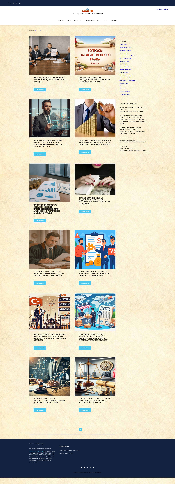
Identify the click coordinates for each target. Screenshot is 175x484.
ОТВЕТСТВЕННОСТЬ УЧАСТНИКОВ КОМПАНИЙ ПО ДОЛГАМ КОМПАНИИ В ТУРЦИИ (49, 80)
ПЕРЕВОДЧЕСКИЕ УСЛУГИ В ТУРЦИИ (131, 111)
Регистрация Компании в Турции (128, 80)
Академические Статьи (126, 47)
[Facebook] (8, 3)
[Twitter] (11, 3)
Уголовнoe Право (124, 88)
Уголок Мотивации (125, 91)
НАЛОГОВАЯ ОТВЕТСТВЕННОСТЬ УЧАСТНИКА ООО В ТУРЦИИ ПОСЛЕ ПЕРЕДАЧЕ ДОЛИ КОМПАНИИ (94, 273)
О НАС (69, 20)
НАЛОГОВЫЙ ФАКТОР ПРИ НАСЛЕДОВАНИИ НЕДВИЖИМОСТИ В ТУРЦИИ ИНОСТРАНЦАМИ (94, 80)
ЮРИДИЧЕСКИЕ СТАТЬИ (93, 20)
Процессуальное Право (126, 77)
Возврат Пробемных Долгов (127, 55)
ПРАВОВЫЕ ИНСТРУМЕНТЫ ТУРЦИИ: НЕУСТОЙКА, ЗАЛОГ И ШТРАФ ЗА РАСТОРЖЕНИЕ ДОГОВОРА (95, 401)
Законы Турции (123, 64)
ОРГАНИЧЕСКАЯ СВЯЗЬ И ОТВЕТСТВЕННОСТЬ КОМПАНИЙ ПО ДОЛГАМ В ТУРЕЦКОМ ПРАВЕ (49, 401)
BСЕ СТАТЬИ (123, 44)
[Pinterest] (17, 3)
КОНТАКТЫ (113, 20)
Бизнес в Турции (124, 53)
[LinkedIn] (20, 3)
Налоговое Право (124, 72)
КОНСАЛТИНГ (78, 20)
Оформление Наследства (126, 75)
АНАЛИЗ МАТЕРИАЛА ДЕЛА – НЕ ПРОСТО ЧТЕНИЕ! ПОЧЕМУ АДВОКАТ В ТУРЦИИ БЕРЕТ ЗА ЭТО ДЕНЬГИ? (49, 273)
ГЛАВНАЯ (61, 20)
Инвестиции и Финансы (126, 66)
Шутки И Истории (125, 94)
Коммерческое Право (125, 69)
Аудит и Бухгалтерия (125, 50)
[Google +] (14, 3)
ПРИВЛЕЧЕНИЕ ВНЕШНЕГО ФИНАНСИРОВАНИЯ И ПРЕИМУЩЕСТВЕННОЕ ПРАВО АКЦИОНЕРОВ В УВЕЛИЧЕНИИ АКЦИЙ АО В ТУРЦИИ (47, 209)
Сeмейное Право (124, 83)
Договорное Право (124, 61)
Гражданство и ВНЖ (125, 58)
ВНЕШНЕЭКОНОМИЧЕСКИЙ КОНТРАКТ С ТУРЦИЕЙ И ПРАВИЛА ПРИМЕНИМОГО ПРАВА (132, 121)
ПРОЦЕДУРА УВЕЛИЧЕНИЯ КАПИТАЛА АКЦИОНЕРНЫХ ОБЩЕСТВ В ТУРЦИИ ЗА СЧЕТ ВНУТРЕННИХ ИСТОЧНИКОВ (95, 142)
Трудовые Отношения (125, 86)
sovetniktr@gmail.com (36, 451)
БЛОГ (105, 20)
